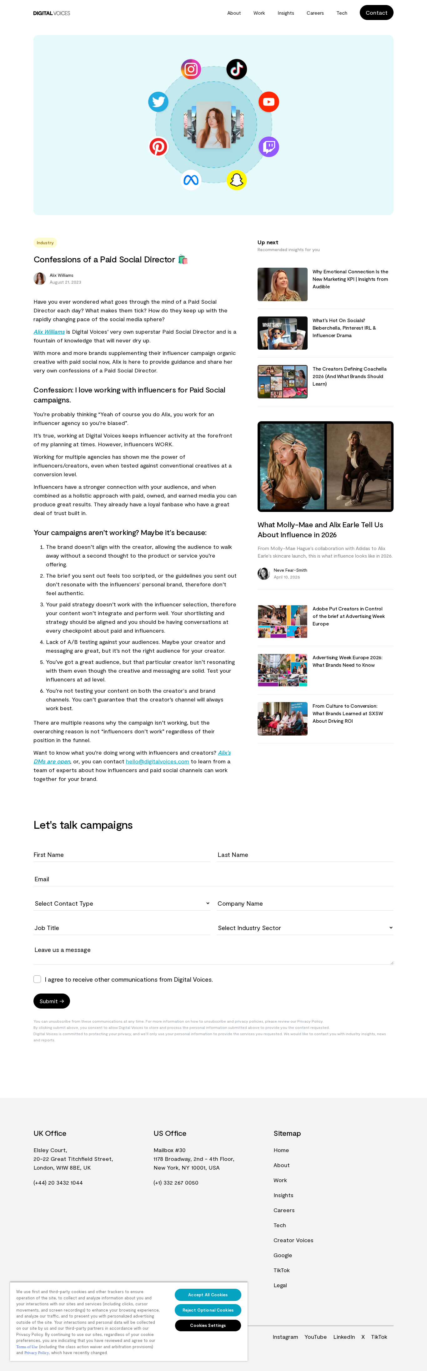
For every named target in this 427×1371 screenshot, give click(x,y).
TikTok (282, 1270)
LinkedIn (344, 1336)
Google (283, 1255)
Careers (315, 13)
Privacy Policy (36, 1352)
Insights (286, 13)
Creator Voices (294, 1240)
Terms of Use (27, 1346)
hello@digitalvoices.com (157, 761)
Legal (280, 1285)
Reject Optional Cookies (208, 1310)
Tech (341, 13)
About (234, 13)
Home (281, 1149)
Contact (377, 12)
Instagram (285, 1336)
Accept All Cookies (208, 1294)
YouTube (315, 1336)
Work (259, 13)
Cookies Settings (208, 1325)
